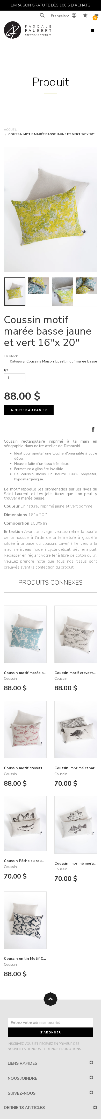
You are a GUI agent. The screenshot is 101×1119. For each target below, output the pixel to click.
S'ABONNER (50, 1032)
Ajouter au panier (29, 410)
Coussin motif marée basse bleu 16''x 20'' (40, 672)
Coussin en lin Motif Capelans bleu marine (41, 958)
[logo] (27, 31)
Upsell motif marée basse (76, 361)
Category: (17, 361)
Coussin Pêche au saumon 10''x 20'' (34, 860)
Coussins (33, 361)
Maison (48, 361)
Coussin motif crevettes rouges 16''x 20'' (39, 768)
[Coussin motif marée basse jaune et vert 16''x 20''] (50, 209)
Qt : (7, 370)
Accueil (10, 130)
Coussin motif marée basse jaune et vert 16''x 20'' (47, 331)
